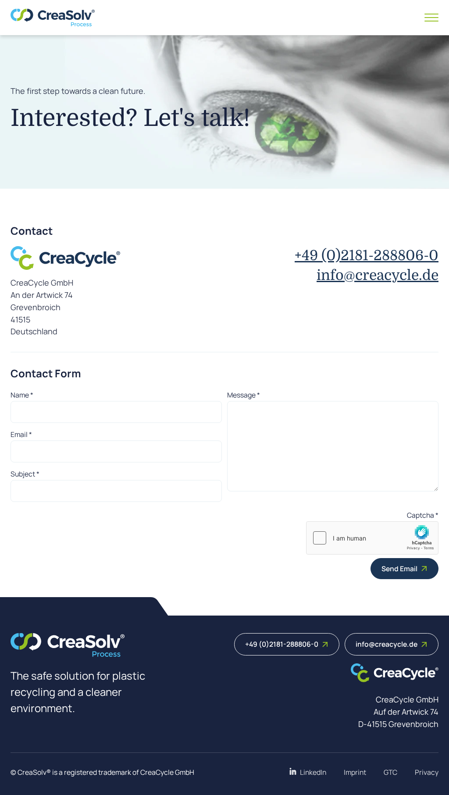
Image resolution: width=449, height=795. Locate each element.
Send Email (399, 568)
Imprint (355, 772)
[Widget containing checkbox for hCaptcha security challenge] (372, 538)
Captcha (422, 515)
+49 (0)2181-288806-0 (366, 255)
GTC (390, 772)
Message (243, 395)
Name (22, 395)
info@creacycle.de (377, 275)
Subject (25, 474)
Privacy (426, 772)
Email (21, 434)
